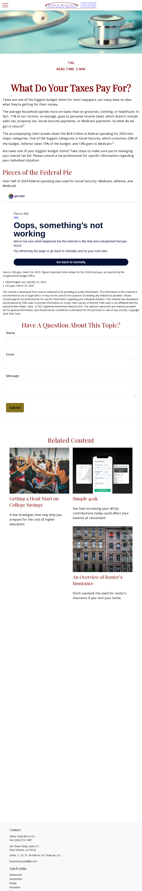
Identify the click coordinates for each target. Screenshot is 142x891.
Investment (16, 879)
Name (10, 333)
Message (12, 376)
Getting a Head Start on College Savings (34, 501)
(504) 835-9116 (25, 836)
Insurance (15, 887)
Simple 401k (85, 498)
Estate (13, 883)
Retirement (16, 874)
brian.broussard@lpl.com (23, 861)
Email (10, 354)
